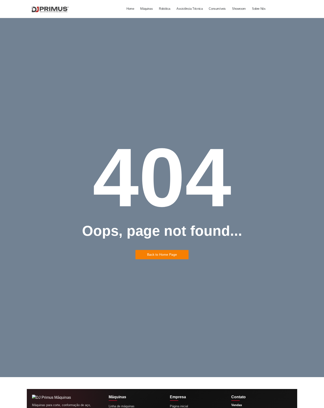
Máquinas (146, 8)
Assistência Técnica (189, 8)
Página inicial (179, 406)
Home (130, 8)
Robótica (164, 8)
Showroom (239, 8)
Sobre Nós (258, 8)
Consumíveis (217, 8)
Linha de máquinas (121, 406)
